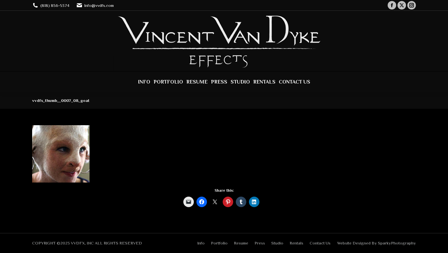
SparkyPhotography (397, 243)
